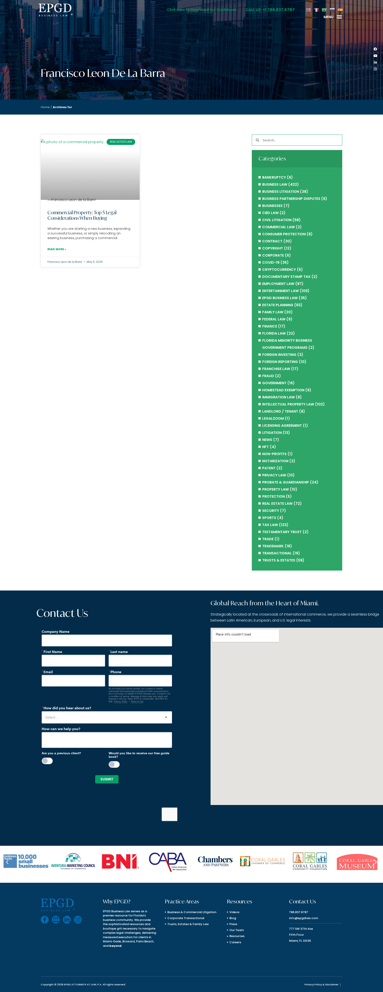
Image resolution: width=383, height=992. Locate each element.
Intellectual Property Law (288, 404)
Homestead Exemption (283, 390)
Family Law (272, 312)
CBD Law (270, 212)
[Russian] (332, 9)
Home (45, 107)
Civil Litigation (276, 219)
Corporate (273, 255)
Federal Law (273, 319)
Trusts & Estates (278, 560)
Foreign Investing (279, 354)
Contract (272, 241)
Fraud (268, 375)
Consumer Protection (284, 234)
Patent (269, 468)
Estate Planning (277, 305)
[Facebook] (375, 49)
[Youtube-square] (56, 920)
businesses (272, 205)
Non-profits (274, 453)
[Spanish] (340, 9)
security (270, 510)
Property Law (275, 489)
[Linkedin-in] (375, 62)
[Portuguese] (324, 9)
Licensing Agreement (282, 425)
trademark (273, 546)
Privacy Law (274, 475)
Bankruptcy (274, 177)
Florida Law (274, 333)
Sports (269, 517)
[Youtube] (375, 56)
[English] (308, 9)
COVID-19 (270, 262)
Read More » (56, 249)
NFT (265, 446)
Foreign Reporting (280, 361)
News (267, 439)
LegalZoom (273, 418)
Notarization (275, 461)
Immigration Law (278, 397)
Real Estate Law (277, 503)
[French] (316, 9)
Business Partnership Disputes (291, 198)
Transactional (277, 553)
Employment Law (278, 283)
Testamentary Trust (282, 531)
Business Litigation (280, 191)
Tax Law (270, 524)
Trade (268, 539)
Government (274, 383)
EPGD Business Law (280, 297)
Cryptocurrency (279, 269)
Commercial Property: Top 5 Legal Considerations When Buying (81, 215)
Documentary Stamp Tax (286, 276)
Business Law (274, 184)
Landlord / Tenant (280, 411)
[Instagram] (375, 69)
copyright (272, 248)
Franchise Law (276, 368)
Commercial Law (278, 227)
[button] (339, 17)
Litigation (272, 432)
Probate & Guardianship (285, 482)
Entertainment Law (280, 290)
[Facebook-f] (45, 920)
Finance (269, 326)
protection (273, 496)
